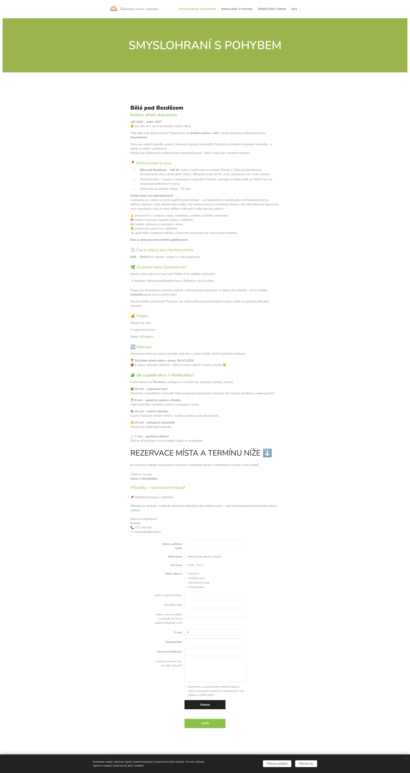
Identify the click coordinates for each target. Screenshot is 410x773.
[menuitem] (198, 9)
